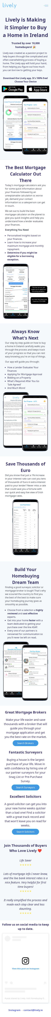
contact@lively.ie (33, 1010)
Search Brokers (25, 743)
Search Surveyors (25, 787)
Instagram (14, 1010)
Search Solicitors (25, 831)
